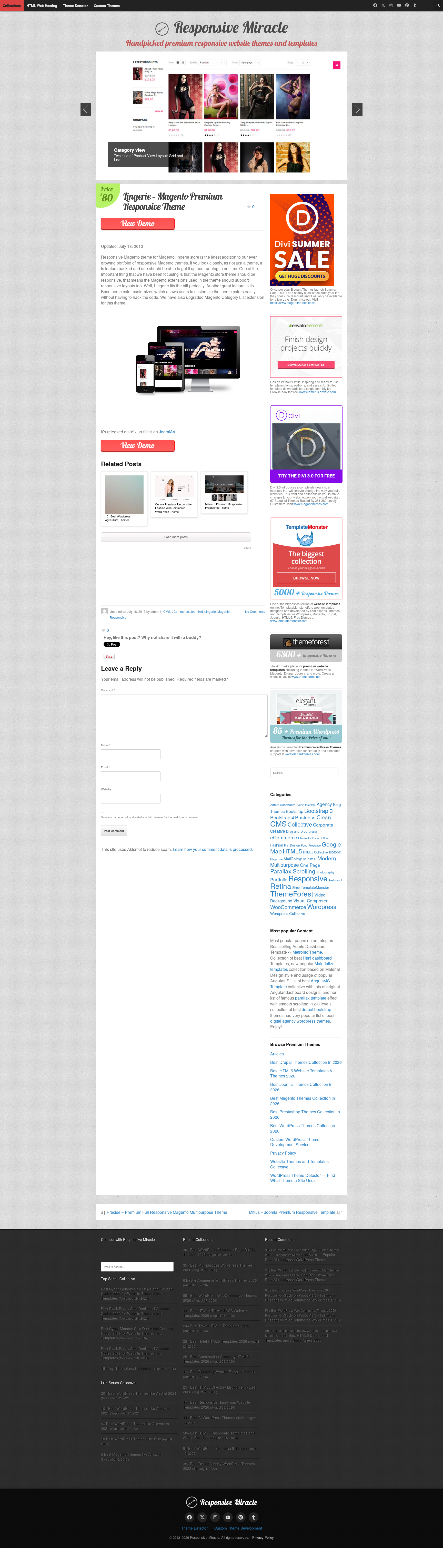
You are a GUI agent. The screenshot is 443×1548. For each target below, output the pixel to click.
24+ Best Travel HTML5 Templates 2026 (216, 1325)
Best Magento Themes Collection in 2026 (302, 1100)
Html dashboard (317, 958)
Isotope (335, 851)
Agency (324, 804)
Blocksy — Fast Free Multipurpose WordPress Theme (299, 1277)
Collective (300, 824)
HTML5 (292, 851)
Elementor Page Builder (313, 838)
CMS (166, 611)
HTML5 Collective (315, 852)
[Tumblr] (415, 5)
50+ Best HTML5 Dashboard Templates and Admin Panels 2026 (219, 1435)
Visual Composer (310, 900)
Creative (277, 831)
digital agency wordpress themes (300, 1021)
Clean (324, 817)
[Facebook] (375, 5)
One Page (310, 865)
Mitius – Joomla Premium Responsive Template (292, 1212)
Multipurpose (284, 864)
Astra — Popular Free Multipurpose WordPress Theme (300, 1257)
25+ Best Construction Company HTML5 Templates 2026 (216, 1359)
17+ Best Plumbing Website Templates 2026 (219, 1371)
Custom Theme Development (238, 1528)
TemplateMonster (315, 887)
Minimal (309, 858)
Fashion (276, 845)
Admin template (306, 805)
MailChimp (293, 858)
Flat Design (292, 845)
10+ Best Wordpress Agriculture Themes (118, 518)
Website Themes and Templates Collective (299, 1164)
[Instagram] (391, 5)
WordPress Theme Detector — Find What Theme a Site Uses (302, 1178)
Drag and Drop (296, 831)
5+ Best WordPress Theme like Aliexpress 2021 (135, 1426)
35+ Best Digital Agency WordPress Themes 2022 (219, 1466)
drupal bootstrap (316, 1009)
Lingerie (210, 611)
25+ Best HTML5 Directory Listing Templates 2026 (219, 1389)
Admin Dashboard (283, 804)
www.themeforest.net (305, 676)
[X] (383, 5)
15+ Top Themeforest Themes (125, 1368)
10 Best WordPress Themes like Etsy (131, 1438)
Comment (108, 689)
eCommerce (180, 611)
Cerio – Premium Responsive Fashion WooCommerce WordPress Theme (173, 507)
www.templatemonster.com (288, 620)
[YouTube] (399, 5)
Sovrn (247, 547)
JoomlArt (167, 432)
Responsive (118, 617)
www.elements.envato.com (317, 392)
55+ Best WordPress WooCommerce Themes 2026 (220, 1297)
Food (304, 845)
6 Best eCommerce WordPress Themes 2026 (220, 1280)
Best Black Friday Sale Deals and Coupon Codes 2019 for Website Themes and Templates (135, 1353)
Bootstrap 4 (282, 817)
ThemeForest (291, 893)
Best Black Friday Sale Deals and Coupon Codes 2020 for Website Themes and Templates (135, 1313)
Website (106, 789)
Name (105, 744)
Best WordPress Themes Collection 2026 (302, 1128)
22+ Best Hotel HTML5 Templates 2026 (215, 1341)
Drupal (312, 831)
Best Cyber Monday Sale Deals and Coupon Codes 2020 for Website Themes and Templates (137, 1293)
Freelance (314, 845)
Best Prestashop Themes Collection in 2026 (305, 1114)
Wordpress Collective (287, 913)
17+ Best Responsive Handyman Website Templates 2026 (216, 1404)
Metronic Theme (307, 952)
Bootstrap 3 (318, 810)
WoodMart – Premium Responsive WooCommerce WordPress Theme (303, 1297)
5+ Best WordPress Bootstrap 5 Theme (215, 1448)
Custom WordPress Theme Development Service (294, 1142)
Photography (325, 872)
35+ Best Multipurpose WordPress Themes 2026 (218, 1267)
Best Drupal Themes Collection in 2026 (306, 1062)
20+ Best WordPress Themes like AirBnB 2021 (138, 1393)
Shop (296, 887)
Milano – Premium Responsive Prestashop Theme (224, 506)
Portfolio (278, 879)
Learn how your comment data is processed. (213, 849)
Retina (280, 886)
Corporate (323, 824)
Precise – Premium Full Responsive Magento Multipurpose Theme (167, 1212)
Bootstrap (294, 811)
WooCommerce (288, 907)
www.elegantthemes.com (311, 504)
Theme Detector (194, 1528)
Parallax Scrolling (292, 871)
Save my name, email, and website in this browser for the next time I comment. (149, 817)
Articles (277, 1054)
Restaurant (335, 880)
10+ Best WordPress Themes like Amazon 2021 (135, 1410)
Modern (326, 858)
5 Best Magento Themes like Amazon (131, 1454)
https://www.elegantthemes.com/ (292, 302)
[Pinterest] (407, 5)
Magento (223, 611)
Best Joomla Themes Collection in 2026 (301, 1087)
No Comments (255, 611)
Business (305, 817)
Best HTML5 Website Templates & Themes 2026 (301, 1073)
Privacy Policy (283, 1153)
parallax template (310, 998)
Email (105, 767)
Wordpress (321, 906)
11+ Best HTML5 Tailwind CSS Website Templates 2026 (215, 1313)
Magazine (276, 859)
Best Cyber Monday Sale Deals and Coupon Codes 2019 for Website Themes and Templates (137, 1333)
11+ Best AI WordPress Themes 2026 (213, 1417)
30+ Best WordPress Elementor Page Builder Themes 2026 (219, 1252)
